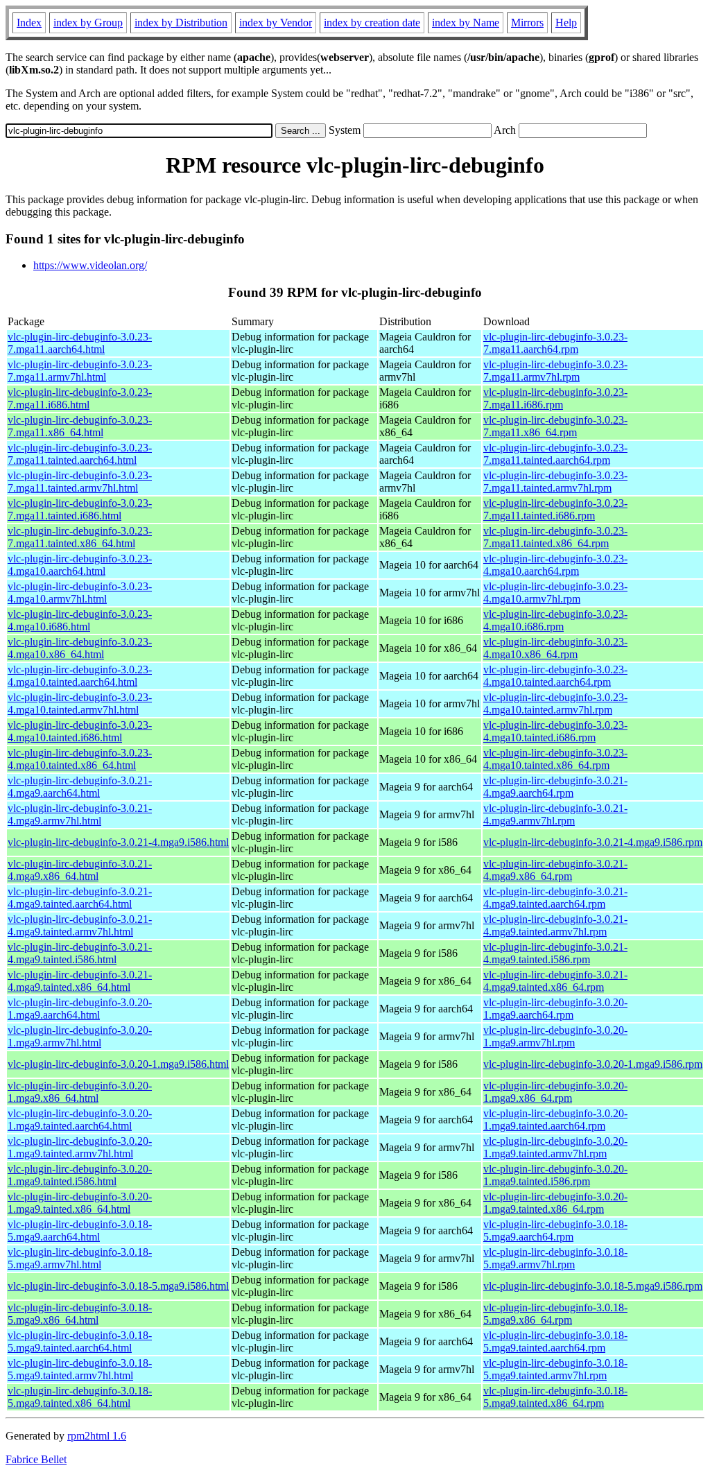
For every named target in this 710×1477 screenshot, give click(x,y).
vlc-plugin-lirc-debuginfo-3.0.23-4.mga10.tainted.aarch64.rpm (555, 676)
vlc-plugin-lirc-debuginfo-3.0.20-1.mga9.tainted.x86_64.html (80, 1203)
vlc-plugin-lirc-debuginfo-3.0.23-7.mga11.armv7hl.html (80, 371)
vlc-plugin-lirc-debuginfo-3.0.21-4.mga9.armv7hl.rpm (555, 814)
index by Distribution (181, 22)
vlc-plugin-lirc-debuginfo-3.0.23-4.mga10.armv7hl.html (80, 592)
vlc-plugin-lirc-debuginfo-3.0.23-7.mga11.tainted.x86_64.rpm (555, 537)
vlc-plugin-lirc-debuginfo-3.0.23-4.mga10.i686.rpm (555, 620)
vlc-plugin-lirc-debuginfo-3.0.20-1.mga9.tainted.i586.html (80, 1175)
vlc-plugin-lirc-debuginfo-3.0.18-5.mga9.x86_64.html (80, 1314)
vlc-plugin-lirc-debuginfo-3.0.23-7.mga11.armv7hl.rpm (555, 371)
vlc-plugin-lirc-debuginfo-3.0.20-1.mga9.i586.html (118, 1064)
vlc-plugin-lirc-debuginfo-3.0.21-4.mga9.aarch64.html (80, 787)
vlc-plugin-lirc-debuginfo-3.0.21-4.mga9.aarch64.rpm (555, 787)
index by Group (88, 22)
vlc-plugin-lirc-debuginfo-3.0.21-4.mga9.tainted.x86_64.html (80, 981)
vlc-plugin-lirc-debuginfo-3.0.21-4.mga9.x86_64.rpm (555, 870)
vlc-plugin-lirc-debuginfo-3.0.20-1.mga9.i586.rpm (592, 1064)
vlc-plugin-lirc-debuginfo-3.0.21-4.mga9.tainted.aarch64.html (80, 898)
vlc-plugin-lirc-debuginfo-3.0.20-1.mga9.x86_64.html (80, 1092)
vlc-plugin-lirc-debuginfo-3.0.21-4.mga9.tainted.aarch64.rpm (555, 898)
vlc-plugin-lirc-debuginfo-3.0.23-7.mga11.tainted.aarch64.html (80, 454)
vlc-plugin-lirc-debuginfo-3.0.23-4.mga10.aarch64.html (80, 565)
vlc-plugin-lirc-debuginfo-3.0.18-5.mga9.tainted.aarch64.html (80, 1341)
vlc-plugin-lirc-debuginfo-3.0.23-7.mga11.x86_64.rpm (555, 426)
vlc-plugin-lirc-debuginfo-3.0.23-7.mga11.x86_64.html (80, 426)
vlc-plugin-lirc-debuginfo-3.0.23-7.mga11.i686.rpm (555, 398)
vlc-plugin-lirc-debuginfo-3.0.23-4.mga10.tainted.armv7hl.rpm (555, 703)
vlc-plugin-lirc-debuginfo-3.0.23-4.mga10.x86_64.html (80, 648)
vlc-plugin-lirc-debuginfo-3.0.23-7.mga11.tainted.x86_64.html (80, 537)
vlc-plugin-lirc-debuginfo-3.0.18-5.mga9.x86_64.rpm (555, 1314)
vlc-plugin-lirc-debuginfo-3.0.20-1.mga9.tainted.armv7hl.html (80, 1147)
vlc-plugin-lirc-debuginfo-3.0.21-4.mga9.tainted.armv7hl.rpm (555, 925)
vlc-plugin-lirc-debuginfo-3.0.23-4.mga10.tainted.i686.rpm (555, 731)
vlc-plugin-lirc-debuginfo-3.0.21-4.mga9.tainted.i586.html (80, 953)
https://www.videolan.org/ (90, 265)
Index (29, 22)
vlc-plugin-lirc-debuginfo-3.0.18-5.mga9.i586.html (118, 1286)
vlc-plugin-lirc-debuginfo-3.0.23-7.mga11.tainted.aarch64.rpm (555, 454)
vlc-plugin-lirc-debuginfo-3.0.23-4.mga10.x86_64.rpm (555, 648)
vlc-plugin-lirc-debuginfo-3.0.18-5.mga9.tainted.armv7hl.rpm (555, 1369)
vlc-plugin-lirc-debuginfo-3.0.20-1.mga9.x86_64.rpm (555, 1092)
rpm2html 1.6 (96, 1436)
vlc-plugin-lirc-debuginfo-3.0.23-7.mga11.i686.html (80, 398)
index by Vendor (275, 22)
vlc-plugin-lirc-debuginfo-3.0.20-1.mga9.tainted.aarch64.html (80, 1119)
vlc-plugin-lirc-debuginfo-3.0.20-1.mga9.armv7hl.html (80, 1036)
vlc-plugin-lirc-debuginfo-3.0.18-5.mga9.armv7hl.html (80, 1258)
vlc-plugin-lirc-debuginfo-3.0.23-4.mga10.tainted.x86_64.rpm (555, 759)
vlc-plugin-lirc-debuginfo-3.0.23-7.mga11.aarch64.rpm (555, 343)
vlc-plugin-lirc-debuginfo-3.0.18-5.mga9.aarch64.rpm (555, 1230)
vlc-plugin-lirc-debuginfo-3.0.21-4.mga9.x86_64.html (80, 870)
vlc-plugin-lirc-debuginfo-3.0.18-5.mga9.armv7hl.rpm (555, 1258)
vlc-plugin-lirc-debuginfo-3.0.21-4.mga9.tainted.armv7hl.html (80, 925)
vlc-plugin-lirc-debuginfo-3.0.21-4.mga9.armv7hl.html (80, 814)
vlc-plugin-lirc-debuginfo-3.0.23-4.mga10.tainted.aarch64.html (80, 676)
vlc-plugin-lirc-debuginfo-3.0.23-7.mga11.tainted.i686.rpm (555, 509)
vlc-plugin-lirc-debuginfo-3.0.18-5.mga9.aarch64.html (80, 1230)
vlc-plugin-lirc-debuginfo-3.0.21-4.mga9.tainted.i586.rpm (555, 953)
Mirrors (527, 22)
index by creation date (372, 22)
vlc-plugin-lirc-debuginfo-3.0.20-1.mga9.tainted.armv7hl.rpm (555, 1147)
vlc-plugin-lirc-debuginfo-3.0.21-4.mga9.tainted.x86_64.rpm (555, 981)
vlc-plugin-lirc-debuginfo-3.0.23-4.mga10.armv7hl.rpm (555, 592)
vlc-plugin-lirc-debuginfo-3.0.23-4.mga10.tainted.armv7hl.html (80, 703)
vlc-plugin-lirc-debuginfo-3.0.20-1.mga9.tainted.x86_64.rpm (555, 1203)
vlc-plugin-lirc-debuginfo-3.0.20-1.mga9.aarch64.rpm (555, 1008)
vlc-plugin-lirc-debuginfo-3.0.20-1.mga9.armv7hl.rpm (555, 1036)
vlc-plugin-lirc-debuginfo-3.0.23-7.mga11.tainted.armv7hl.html (80, 481)
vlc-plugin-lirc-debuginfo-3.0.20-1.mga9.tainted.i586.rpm (555, 1175)
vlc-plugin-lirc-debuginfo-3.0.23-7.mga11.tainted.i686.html (80, 509)
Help (566, 22)
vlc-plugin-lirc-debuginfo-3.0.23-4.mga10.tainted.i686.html (80, 731)
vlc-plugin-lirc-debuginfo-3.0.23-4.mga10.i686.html (80, 620)
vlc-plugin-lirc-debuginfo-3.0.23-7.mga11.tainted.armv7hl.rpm (555, 481)
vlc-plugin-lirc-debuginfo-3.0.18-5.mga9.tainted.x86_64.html (80, 1397)
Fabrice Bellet (36, 1459)
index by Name (465, 22)
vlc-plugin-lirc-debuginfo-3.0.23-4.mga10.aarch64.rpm (555, 565)
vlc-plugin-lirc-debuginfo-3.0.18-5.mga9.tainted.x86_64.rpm (555, 1397)
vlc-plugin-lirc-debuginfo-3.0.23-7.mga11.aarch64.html (80, 343)
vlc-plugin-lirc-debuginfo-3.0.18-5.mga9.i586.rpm (592, 1286)
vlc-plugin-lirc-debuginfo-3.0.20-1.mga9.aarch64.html (80, 1008)
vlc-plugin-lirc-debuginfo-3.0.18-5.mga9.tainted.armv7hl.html (80, 1369)
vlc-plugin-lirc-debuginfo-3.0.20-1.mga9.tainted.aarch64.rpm (555, 1119)
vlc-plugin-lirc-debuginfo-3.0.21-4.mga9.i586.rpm (592, 842)
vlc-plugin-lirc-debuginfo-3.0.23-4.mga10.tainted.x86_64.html (80, 759)
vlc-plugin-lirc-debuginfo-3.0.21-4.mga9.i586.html (118, 842)
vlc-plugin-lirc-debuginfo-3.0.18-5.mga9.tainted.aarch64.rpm (555, 1341)
